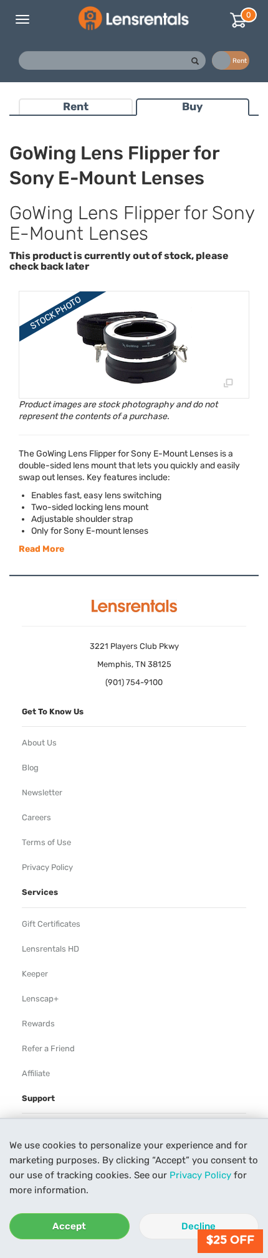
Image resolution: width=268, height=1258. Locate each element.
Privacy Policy (200, 1175)
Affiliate (36, 1073)
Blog (30, 767)
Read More (41, 549)
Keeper (35, 973)
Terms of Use (46, 842)
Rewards (38, 1023)
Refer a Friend (48, 1048)
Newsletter (42, 792)
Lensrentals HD (50, 948)
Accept (69, 1226)
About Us (39, 742)
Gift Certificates (51, 924)
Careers (36, 817)
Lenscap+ (40, 998)
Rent (76, 106)
